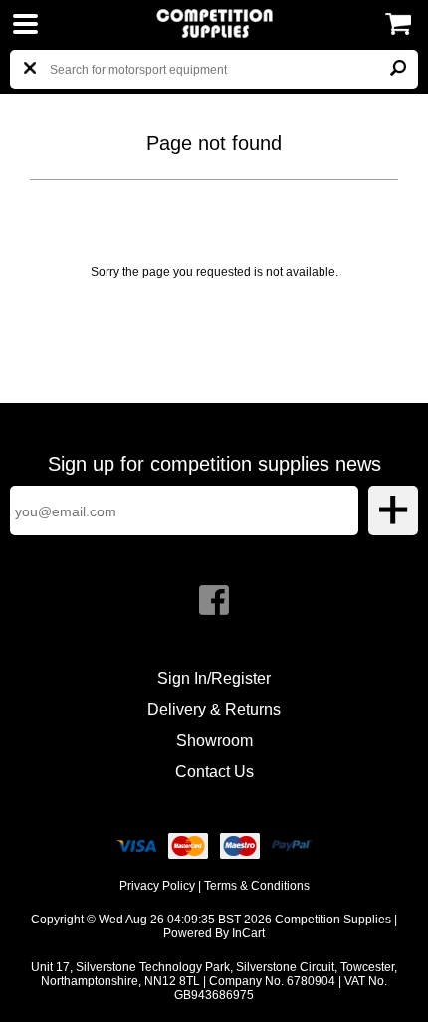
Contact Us (214, 771)
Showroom (214, 740)
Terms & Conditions (257, 886)
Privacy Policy (157, 886)
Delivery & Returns (214, 709)
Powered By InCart (214, 933)
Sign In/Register (214, 678)
